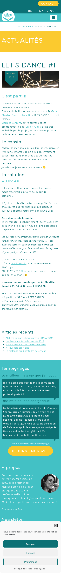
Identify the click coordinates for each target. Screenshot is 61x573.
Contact (48, 3)
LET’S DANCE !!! (11, 180)
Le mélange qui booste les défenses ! (26, 350)
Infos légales (39, 568)
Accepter (30, 544)
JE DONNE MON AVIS (30, 451)
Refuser (30, 553)
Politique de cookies (23, 568)
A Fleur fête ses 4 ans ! (18, 347)
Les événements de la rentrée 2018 (25, 341)
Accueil (22, 26)
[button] (56, 525)
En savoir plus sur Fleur (12, 509)
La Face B (24, 115)
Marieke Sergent (11, 122)
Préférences (30, 561)
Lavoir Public (33, 126)
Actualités (33, 26)
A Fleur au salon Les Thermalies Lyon (26, 344)
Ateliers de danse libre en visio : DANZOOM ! (30, 338)
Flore (15, 115)
